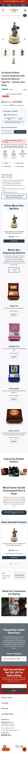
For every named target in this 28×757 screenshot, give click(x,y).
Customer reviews (19, 576)
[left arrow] (3, 39)
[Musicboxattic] (4, 735)
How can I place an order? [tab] (12, 659)
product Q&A (7, 166)
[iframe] (6, 750)
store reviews (20, 166)
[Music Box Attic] (2, 735)
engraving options (9, 131)
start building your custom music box (14, 512)
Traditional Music (11, 114)
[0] (25, 10)
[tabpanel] (14, 543)
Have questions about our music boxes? (6, 575)
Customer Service (9, 5)
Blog (18, 5)
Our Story (3, 5)
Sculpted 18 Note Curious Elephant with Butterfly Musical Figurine (14, 232)
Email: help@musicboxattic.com (10, 730)
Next (25, 471)
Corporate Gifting (23, 5)
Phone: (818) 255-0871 (7, 728)
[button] (14, 105)
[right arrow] (25, 39)
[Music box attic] (10, 735)
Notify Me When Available (15, 146)
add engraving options (15, 269)
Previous (3, 471)
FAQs (15, 5)
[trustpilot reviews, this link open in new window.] (20, 746)
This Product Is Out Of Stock (14, 553)
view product (14, 241)
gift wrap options (21, 131)
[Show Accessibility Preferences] (24, 749)
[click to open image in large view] (14, 34)
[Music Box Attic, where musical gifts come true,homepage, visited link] (14, 10)
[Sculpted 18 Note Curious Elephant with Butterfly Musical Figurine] (14, 221)
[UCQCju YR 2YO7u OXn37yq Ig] (6, 735)
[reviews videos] (14, 606)
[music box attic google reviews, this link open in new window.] (8, 746)
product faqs (19, 163)
